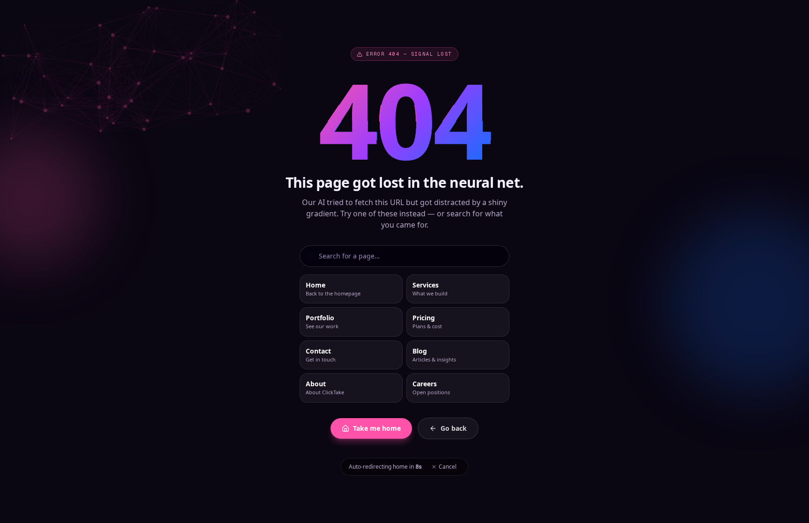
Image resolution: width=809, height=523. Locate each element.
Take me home (377, 428)
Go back (454, 428)
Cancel (447, 467)
